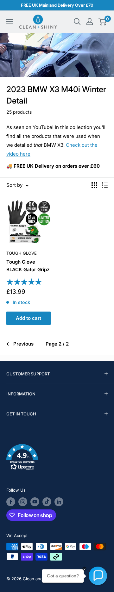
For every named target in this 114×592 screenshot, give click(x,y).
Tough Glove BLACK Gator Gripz (27, 265)
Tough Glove (21, 253)
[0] (102, 21)
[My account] (89, 21)
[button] (57, 458)
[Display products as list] (105, 185)
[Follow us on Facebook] (10, 501)
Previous (23, 344)
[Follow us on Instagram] (22, 501)
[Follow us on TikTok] (46, 501)
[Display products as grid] (94, 185)
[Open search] (77, 21)
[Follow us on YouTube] (34, 501)
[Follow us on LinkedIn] (58, 501)
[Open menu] (9, 21)
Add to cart (28, 318)
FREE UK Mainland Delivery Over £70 (57, 5)
